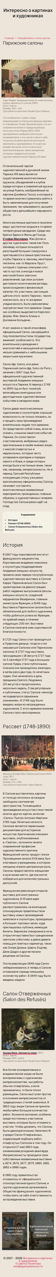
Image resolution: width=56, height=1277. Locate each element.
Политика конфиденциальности (28, 1265)
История (12, 520)
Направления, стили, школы (34, 38)
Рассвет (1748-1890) (19, 523)
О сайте (21, 1263)
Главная (9, 38)
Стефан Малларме (15, 238)
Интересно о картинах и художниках (28, 13)
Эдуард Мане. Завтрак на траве (20, 1052)
